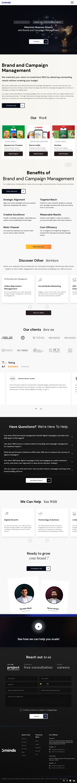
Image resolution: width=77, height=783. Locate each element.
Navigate (51, 747)
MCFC (37, 741)
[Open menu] (72, 2)
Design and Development (15, 141)
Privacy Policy (63, 779)
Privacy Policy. (52, 710)
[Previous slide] (36, 408)
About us (24, 738)
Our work (24, 742)
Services (24, 745)
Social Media (36, 141)
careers (63, 666)
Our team (24, 749)
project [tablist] (13, 666)
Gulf (36, 754)
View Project (13, 154)
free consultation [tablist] (38, 666)
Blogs (23, 752)
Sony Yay (37, 751)
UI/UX (58, 141)
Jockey (37, 744)
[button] (41, 683)
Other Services (38, 247)
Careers (24, 755)
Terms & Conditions (51, 779)
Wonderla (38, 747)
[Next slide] (41, 408)
